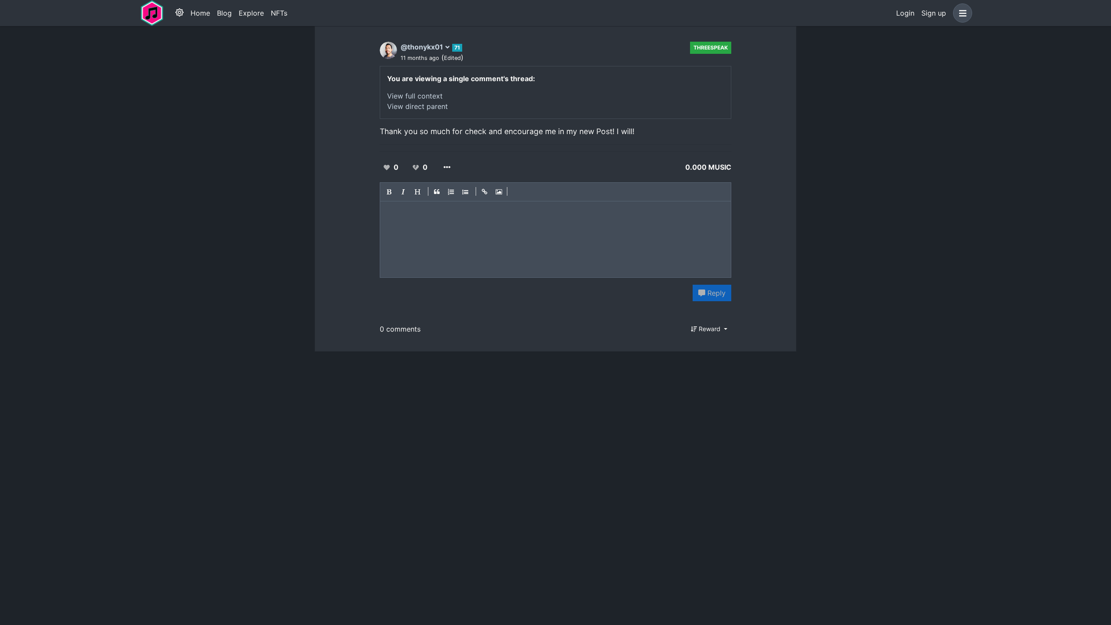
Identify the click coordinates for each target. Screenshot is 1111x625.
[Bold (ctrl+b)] (389, 192)
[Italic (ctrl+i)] (404, 192)
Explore (251, 13)
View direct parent (417, 106)
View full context (415, 96)
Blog (224, 13)
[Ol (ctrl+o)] (451, 192)
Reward (709, 328)
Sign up (933, 13)
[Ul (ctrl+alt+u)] (466, 192)
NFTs (279, 13)
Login (905, 13)
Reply (715, 293)
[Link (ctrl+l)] (485, 192)
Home (200, 13)
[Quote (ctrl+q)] (437, 192)
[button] (961, 13)
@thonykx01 (423, 47)
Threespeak (711, 47)
